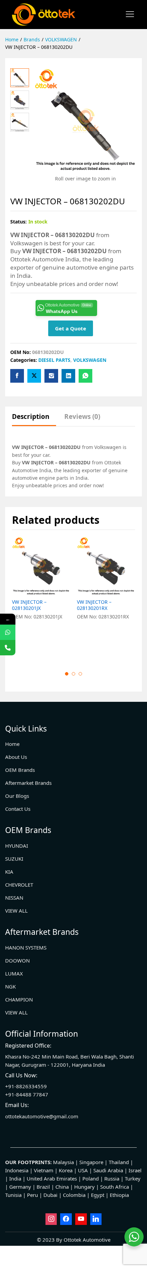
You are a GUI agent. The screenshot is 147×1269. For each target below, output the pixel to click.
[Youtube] (81, 1219)
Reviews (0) (82, 416)
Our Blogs (17, 795)
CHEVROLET (19, 884)
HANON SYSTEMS (25, 947)
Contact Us (17, 808)
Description (30, 416)
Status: (18, 221)
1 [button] (66, 674)
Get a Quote (70, 328)
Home (12, 743)
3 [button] (80, 674)
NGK (10, 986)
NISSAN (14, 897)
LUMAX (14, 973)
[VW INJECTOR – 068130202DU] (17, 376)
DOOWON (17, 960)
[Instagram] (51, 1219)
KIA (9, 871)
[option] (41, 598)
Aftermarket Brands (28, 782)
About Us (16, 756)
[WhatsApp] (7, 632)
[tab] (34, 419)
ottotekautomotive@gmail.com (41, 1116)
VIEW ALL (16, 910)
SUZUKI (14, 858)
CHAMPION (19, 999)
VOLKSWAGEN (89, 360)
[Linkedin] (96, 1219)
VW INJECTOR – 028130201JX (29, 605)
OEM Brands (20, 769)
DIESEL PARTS (54, 360)
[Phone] (7, 647)
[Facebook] (66, 1219)
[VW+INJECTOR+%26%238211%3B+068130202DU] (34, 376)
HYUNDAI (16, 845)
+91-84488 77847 (26, 1094)
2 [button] (73, 674)
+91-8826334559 (26, 1086)
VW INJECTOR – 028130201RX (94, 605)
